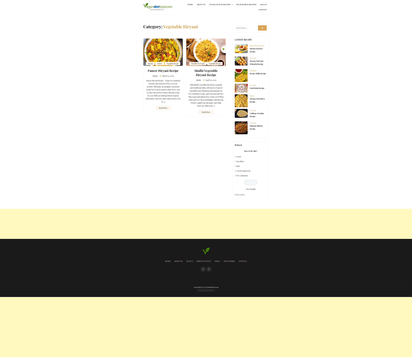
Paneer (159, 64)
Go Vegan (253, 58)
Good (239, 157)
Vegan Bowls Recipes (246, 5)
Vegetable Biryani (172, 64)
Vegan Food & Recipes (220, 5)
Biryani (150, 64)
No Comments (242, 175)
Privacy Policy (204, 261)
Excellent (240, 161)
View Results (251, 189)
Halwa (252, 96)
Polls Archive (240, 195)
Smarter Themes (208, 290)
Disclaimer (229, 261)
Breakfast (253, 71)
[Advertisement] (64, 224)
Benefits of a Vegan (197, 64)
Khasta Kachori (255, 46)
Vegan (262, 46)
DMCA (217, 261)
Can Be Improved (243, 171)
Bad (238, 166)
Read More (163, 108)
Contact (263, 10)
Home (190, 5)
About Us (201, 5)
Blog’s (263, 5)
